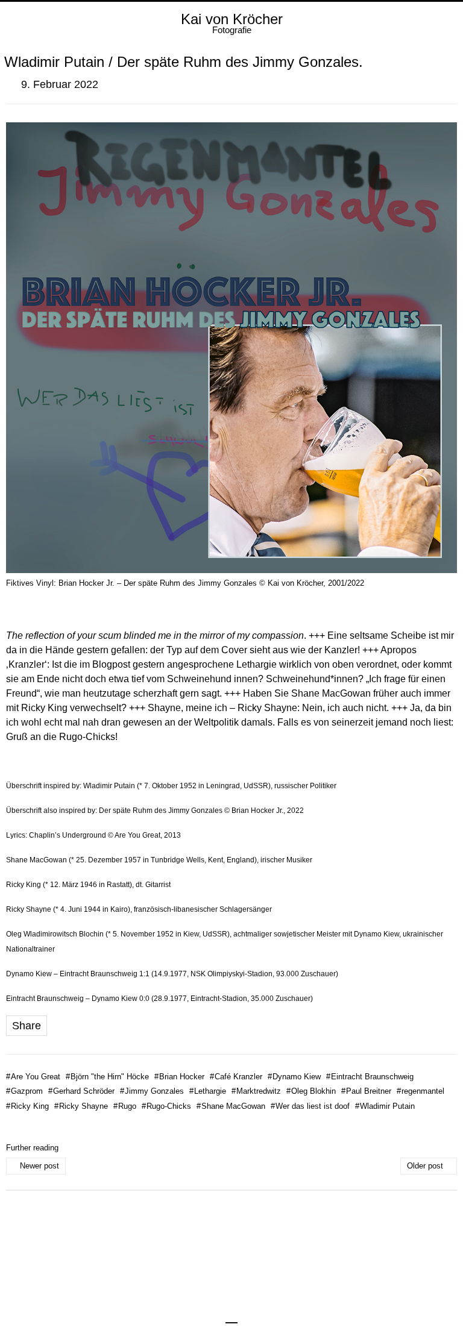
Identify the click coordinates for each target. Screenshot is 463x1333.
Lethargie (207, 1091)
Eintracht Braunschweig (370, 1076)
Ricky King (27, 1106)
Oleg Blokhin (311, 1091)
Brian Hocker (179, 1076)
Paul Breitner (366, 1091)
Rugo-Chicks (166, 1106)
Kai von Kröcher (232, 19)
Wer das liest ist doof (310, 1106)
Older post (425, 1165)
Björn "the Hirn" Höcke (107, 1076)
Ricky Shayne (81, 1106)
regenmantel (420, 1091)
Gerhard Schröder (81, 1091)
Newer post (39, 1165)
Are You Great (33, 1076)
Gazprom (24, 1091)
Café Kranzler (236, 1076)
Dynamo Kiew (294, 1076)
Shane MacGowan (231, 1106)
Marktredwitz (256, 1091)
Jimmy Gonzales (152, 1091)
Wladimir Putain (385, 1106)
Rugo (124, 1106)
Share (26, 1026)
